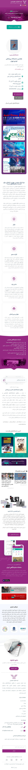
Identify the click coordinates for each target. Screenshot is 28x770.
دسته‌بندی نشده (23, 484)
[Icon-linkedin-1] (11, 759)
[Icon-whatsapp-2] (6, 759)
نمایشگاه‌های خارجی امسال (12, 103)
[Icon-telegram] (21, 759)
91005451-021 (18, 69)
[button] (20, 5)
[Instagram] (16, 759)
